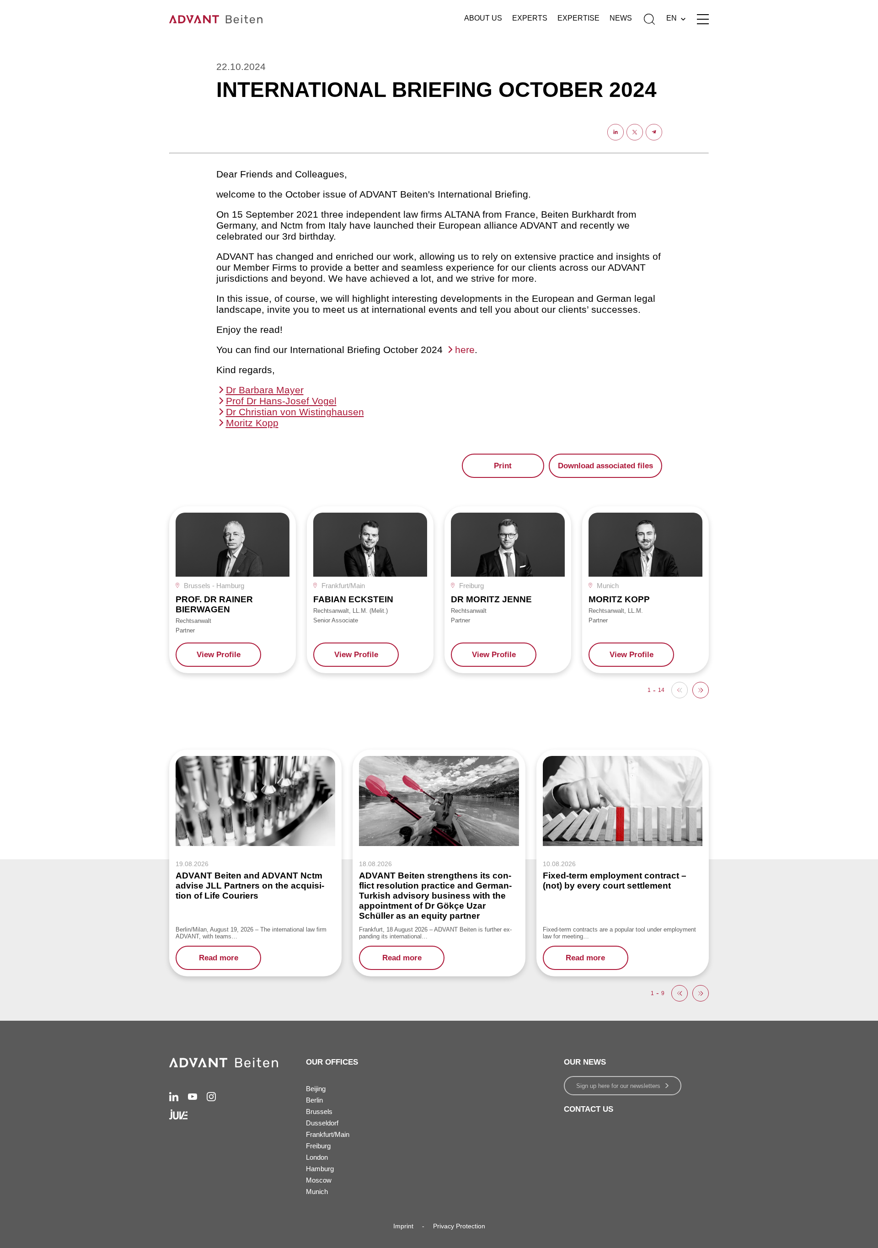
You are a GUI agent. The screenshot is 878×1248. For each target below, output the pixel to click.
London (317, 1157)
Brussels (319, 1111)
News (621, 18)
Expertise (578, 18)
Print (503, 465)
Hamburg (320, 1169)
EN (671, 18)
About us (483, 18)
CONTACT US (588, 1109)
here (465, 349)
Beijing (316, 1089)
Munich (317, 1191)
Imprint (403, 1226)
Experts (529, 18)
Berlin (314, 1100)
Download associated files (605, 465)
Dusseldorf (322, 1123)
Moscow (319, 1180)
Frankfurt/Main (327, 1134)
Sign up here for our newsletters (618, 1085)
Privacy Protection (459, 1226)
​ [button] (700, 690)
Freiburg (318, 1146)
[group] (232, 589)
